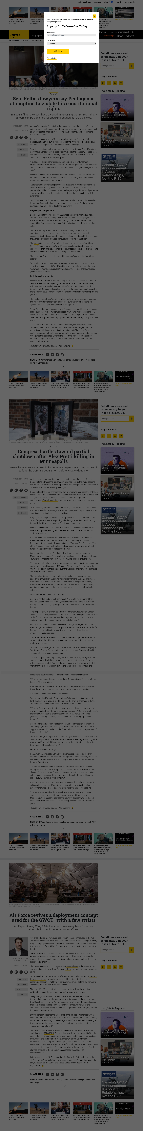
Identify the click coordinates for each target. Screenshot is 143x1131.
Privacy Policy (52, 58)
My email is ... (52, 32)
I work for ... (51, 40)
